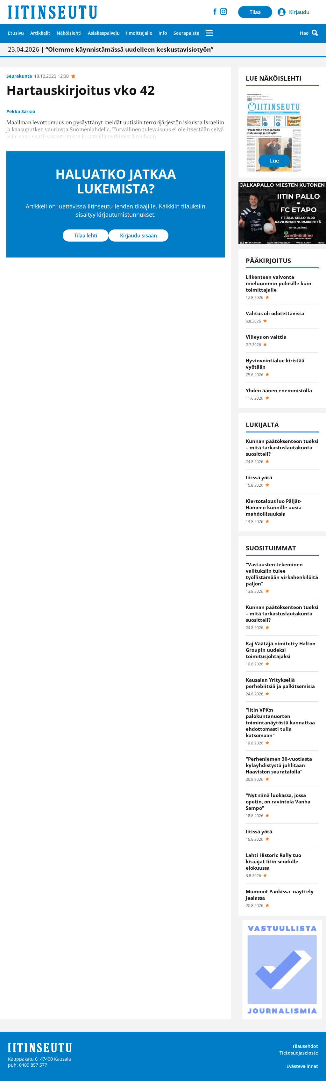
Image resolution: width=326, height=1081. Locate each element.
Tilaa (255, 12)
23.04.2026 (110, 49)
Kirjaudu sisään (138, 235)
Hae (304, 33)
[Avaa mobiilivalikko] (209, 32)
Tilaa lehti (85, 235)
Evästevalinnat (302, 1066)
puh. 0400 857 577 (27, 1065)
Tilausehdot (305, 1046)
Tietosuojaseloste (299, 1053)
